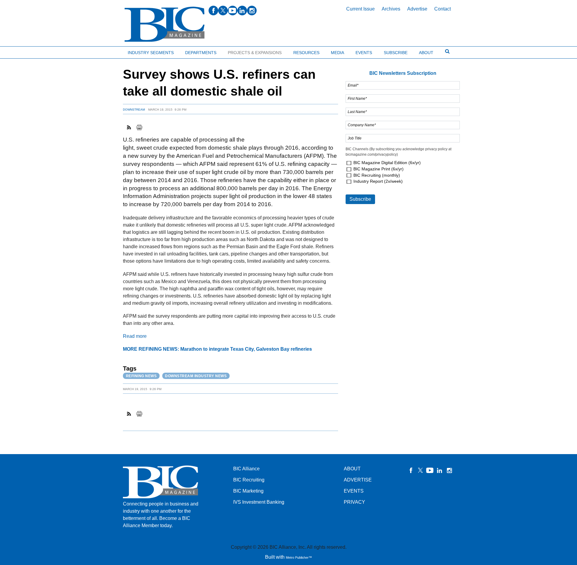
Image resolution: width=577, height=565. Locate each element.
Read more (135, 336)
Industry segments (151, 52)
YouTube (430, 470)
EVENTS (354, 490)
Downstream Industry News (196, 376)
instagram (252, 10)
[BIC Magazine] (164, 24)
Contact (442, 8)
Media (337, 52)
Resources (306, 52)
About (426, 52)
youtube (232, 10)
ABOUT (352, 468)
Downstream (134, 109)
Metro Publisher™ (299, 557)
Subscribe (396, 52)
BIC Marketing (248, 490)
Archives (391, 8)
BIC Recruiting (248, 479)
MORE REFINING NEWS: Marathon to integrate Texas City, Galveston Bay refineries (217, 349)
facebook (213, 10)
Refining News (141, 376)
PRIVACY (354, 502)
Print (139, 127)
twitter (223, 10)
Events (364, 52)
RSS (129, 127)
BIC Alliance (246, 468)
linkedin (242, 10)
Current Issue (360, 8)
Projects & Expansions (255, 52)
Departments (200, 52)
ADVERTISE (358, 479)
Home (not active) (18, 51)
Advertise (417, 8)
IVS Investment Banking (258, 502)
